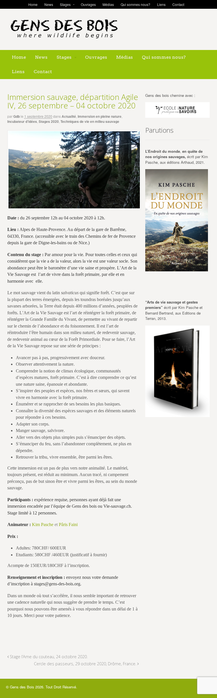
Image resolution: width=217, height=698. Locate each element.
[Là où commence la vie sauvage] (63, 41)
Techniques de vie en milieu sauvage (89, 121)
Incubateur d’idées (22, 121)
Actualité (69, 116)
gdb (16, 116)
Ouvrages (88, 4)
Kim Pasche (42, 524)
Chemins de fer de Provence (110, 236)
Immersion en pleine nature (99, 116)
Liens (161, 4)
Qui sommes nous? (135, 4)
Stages (65, 4)
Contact (178, 4)
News (48, 4)
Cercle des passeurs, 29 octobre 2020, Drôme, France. (85, 663)
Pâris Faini (68, 524)
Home (33, 4)
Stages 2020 (49, 121)
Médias (108, 4)
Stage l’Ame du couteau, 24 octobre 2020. (48, 656)
